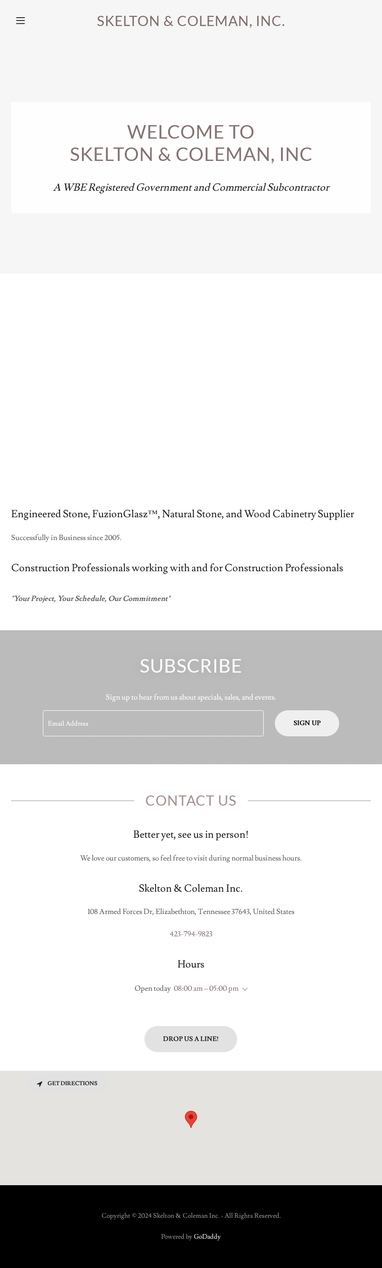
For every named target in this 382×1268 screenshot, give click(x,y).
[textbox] (153, 723)
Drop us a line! (190, 1039)
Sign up (307, 723)
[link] (191, 23)
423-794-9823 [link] (191, 934)
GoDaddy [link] (207, 1237)
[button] (38, 20)
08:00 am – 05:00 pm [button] (206, 988)
